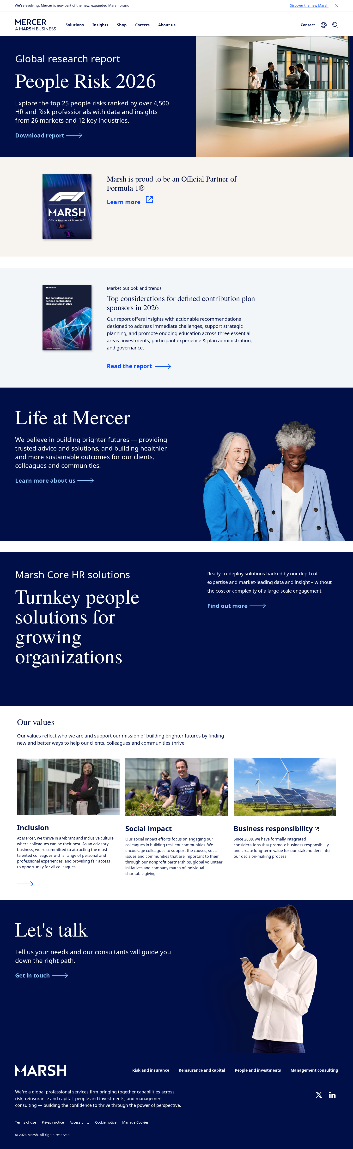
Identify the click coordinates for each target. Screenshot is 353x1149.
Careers (142, 25)
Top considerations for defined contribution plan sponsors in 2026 (181, 302)
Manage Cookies (135, 1122)
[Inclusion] (25, 884)
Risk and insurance (150, 1070)
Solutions (75, 25)
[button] (337, 6)
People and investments (258, 1070)
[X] (319, 1095)
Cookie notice (105, 1122)
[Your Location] (323, 25)
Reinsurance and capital (202, 1070)
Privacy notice (53, 1122)
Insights (100, 25)
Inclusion (33, 827)
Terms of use (25, 1122)
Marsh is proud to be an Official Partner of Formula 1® (172, 183)
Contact (308, 24)
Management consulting (314, 1070)
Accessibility (79, 1122)
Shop (122, 25)
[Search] (335, 25)
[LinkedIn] (332, 1095)
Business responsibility (274, 828)
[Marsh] (41, 1071)
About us (167, 25)
